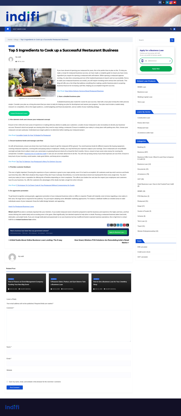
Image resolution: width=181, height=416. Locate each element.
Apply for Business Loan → (117, 232)
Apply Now (156, 69)
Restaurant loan (143, 128)
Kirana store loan (143, 123)
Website (9, 370)
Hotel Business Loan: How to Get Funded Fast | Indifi (156, 184)
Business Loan (143, 92)
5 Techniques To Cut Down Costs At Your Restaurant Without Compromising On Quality (45, 185)
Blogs (16, 40)
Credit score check (144, 252)
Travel (140, 226)
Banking (140, 147)
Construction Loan (144, 118)
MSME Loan (142, 87)
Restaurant (141, 201)
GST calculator (143, 257)
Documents (141, 169)
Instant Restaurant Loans (19, 113)
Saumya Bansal (25, 289)
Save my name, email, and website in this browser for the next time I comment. (35, 382)
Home (10, 40)
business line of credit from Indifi (35, 153)
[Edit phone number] (170, 61)
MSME (140, 191)
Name (9, 347)
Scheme (140, 216)
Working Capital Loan (145, 97)
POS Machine (142, 196)
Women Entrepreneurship (146, 231)
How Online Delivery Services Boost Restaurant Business (84, 91)
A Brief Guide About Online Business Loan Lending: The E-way (36, 240)
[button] (171, 29)
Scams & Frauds (143, 211)
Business (11, 46)
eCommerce (142, 174)
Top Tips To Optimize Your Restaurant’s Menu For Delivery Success (38, 161)
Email (9, 358)
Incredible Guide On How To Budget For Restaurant (33, 135)
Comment (10, 308)
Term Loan (141, 102)
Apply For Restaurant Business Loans (21, 206)
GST (139, 179)
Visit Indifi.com (19, 29)
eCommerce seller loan (145, 133)
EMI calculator (142, 247)
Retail (140, 206)
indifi (19, 57)
